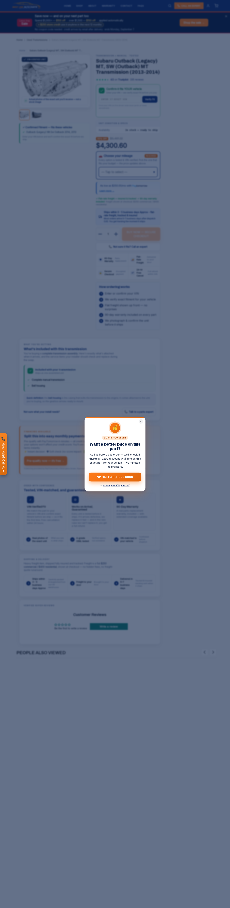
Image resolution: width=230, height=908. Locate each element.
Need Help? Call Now (3, 454)
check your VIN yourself (116, 485)
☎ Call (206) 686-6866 (115, 477)
